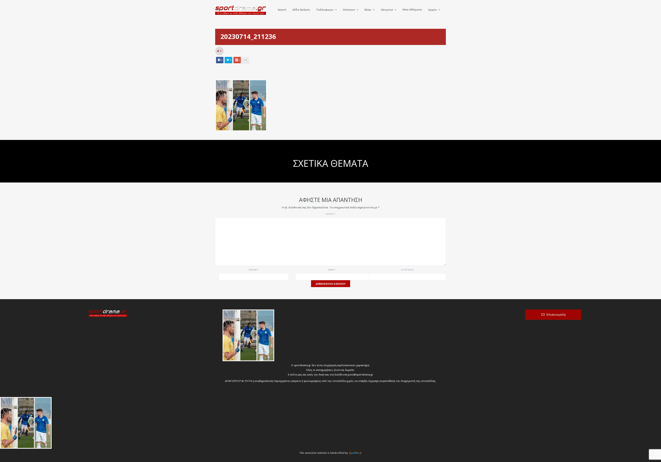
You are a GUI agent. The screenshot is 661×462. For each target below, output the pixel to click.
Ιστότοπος (407, 269)
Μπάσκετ (349, 10)
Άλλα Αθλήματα (412, 9)
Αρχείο (432, 10)
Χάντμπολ (387, 10)
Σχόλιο (330, 213)
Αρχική (282, 9)
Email (332, 269)
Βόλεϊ (367, 10)
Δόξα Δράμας (301, 9)
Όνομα (254, 269)
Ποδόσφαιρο (324, 10)
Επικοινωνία (556, 314)
